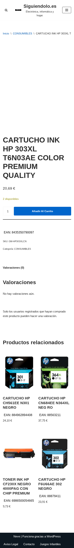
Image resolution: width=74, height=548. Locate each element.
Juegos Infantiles (50, 544)
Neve (16, 536)
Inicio (6, 33)
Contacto (29, 544)
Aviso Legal (11, 544)
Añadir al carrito (42, 211)
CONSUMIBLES (22, 33)
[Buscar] (6, 10)
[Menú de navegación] (66, 10)
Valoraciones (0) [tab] (13, 267)
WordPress (54, 536)
